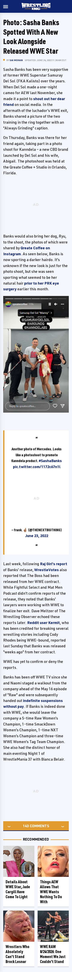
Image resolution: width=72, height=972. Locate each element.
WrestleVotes (46, 569)
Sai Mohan (16, 60)
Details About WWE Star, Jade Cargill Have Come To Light (18, 889)
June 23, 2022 (36, 535)
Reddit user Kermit (43, 622)
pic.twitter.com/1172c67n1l (36, 466)
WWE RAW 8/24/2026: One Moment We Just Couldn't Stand (53, 954)
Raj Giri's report (53, 563)
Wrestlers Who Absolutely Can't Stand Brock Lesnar (17, 954)
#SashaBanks (50, 460)
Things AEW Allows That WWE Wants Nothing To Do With (51, 891)
